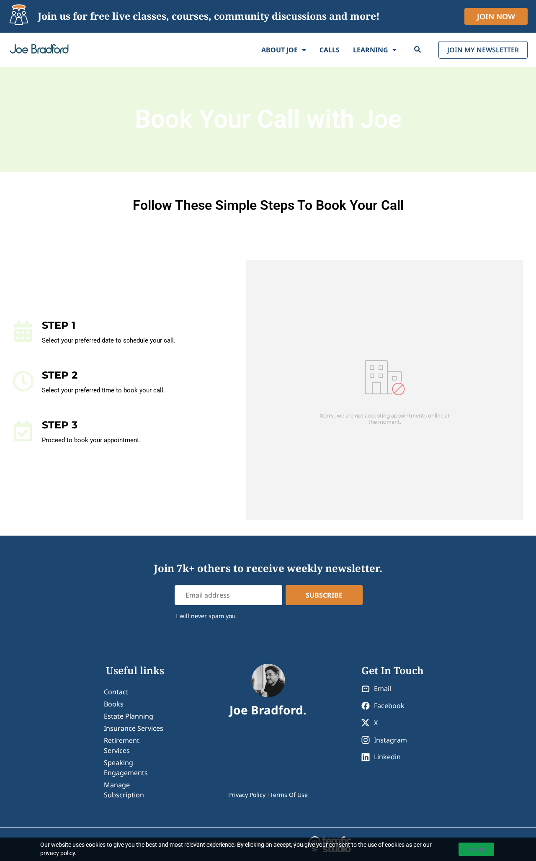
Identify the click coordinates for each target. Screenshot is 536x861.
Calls (330, 49)
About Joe (279, 49)
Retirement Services (121, 745)
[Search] (417, 49)
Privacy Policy (246, 795)
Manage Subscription (124, 789)
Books (114, 704)
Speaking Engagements (126, 767)
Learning (370, 49)
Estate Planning (128, 716)
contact (116, 691)
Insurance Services (133, 728)
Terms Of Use (289, 795)
